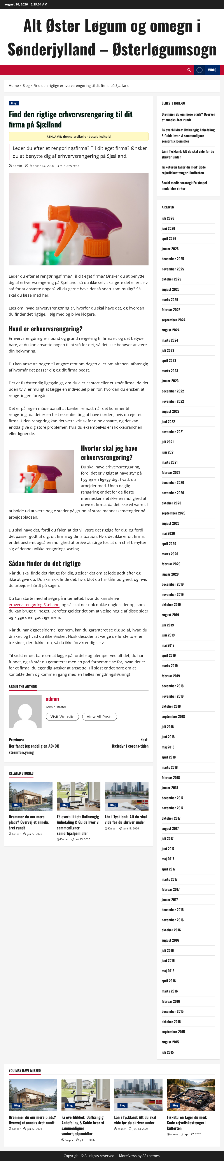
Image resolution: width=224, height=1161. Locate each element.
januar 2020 (170, 574)
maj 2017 (168, 858)
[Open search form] (189, 70)
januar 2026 (170, 248)
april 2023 (169, 360)
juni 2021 (168, 452)
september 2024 (173, 319)
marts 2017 (169, 879)
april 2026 (169, 238)
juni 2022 (168, 421)
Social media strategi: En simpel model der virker (184, 185)
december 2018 (173, 685)
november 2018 (173, 696)
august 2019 (170, 614)
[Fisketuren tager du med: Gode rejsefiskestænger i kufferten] (191, 1095)
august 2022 (170, 411)
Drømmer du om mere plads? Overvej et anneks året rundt (29, 822)
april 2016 (169, 980)
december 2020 (173, 482)
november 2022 (173, 401)
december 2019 (173, 584)
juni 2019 (168, 635)
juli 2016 (168, 950)
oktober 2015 (171, 1021)
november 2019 (173, 594)
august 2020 (171, 523)
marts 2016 (170, 991)
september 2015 (173, 1031)
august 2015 (170, 1041)
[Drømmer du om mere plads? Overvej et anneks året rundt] (30, 796)
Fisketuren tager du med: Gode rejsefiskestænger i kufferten (184, 169)
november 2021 (173, 431)
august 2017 (170, 828)
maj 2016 (168, 970)
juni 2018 (168, 736)
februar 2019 (171, 675)
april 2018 (169, 757)
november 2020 (173, 492)
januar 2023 (170, 380)
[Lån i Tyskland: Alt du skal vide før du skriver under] (127, 796)
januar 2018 (170, 787)
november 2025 (173, 269)
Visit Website (62, 716)
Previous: (34, 746)
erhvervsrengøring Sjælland (34, 604)
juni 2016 (168, 960)
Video (212, 69)
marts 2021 (170, 462)
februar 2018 (171, 777)
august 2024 (170, 329)
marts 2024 (170, 340)
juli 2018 (168, 726)
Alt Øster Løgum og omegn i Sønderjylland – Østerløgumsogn (112, 36)
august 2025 (170, 289)
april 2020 (169, 543)
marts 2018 (170, 767)
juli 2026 (168, 218)
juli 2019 (168, 625)
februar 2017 (171, 889)
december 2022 (173, 391)
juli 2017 (167, 838)
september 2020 (174, 513)
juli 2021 (168, 441)
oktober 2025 (171, 279)
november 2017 (172, 807)
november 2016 (173, 919)
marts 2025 (170, 299)
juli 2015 (168, 1052)
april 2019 (169, 655)
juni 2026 (168, 228)
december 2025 (173, 258)
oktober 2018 (171, 706)
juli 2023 (168, 350)
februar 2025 (171, 309)
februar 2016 (171, 1001)
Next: (130, 743)
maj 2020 (168, 533)
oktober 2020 (171, 503)
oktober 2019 (171, 604)
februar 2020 (171, 563)
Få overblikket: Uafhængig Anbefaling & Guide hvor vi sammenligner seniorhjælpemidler (78, 825)
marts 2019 (170, 665)
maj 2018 (168, 747)
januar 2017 (170, 899)
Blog (14, 103)
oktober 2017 (171, 818)
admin (17, 166)
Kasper (16, 834)
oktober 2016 (171, 929)
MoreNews (128, 1155)
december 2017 (172, 797)
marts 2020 (170, 553)
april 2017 (168, 869)
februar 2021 (171, 472)
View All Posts (99, 716)
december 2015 (173, 1011)
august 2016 (170, 940)
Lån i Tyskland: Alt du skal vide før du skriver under (126, 819)
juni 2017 (168, 848)
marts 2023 (170, 370)
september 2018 (173, 716)
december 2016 (173, 909)
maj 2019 (168, 645)
